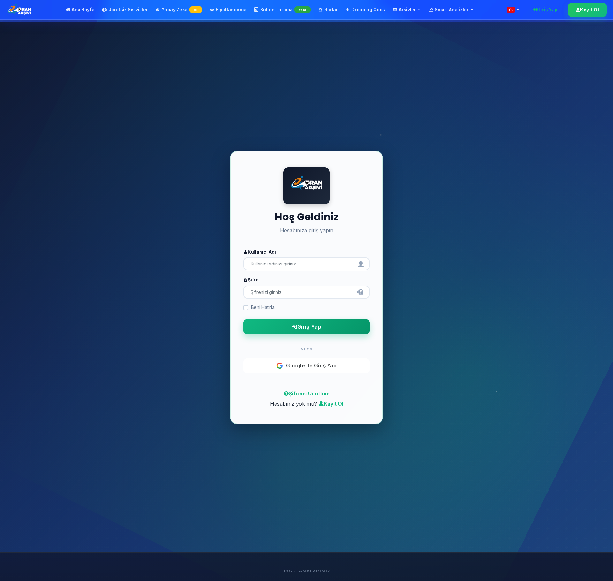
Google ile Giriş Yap (311, 366)
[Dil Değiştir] (513, 10)
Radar (331, 9)
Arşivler (407, 9)
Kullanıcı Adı (262, 251)
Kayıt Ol (589, 9)
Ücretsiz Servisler (128, 9)
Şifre (253, 279)
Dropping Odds (368, 9)
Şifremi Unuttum (309, 393)
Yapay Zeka (180, 9)
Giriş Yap (547, 9)
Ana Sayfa (83, 9)
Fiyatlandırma (231, 9)
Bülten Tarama (283, 9)
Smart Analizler (452, 9)
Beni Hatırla (263, 307)
